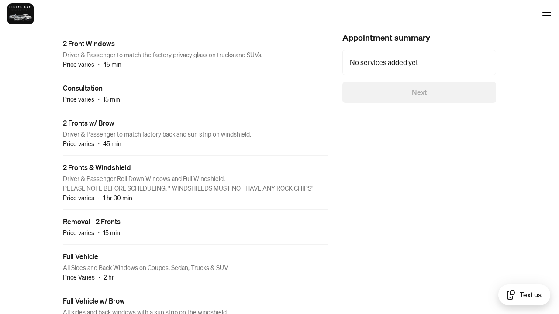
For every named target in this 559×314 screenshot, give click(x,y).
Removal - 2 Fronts (92, 221)
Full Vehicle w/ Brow (94, 300)
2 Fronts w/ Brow (88, 122)
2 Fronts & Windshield (97, 167)
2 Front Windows (89, 43)
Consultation (83, 87)
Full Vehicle (80, 256)
